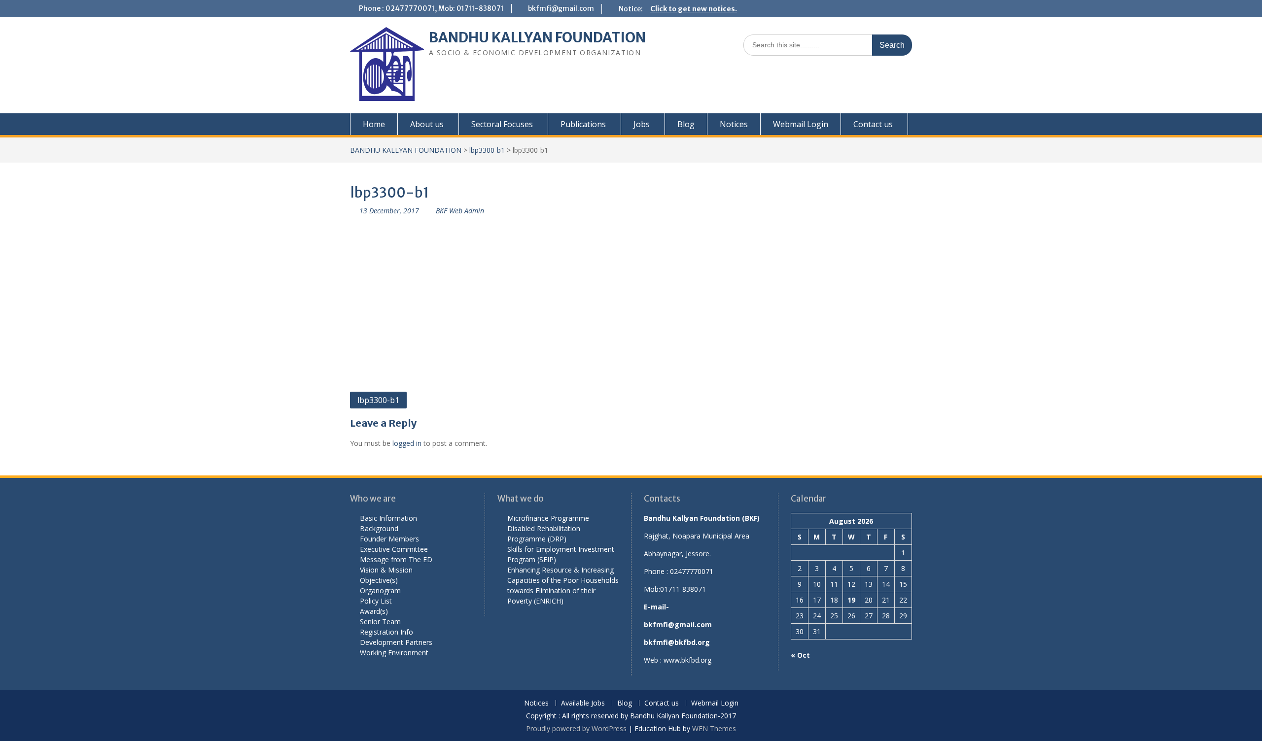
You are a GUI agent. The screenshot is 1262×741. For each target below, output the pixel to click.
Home (374, 124)
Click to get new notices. (693, 8)
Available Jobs (583, 703)
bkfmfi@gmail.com (561, 8)
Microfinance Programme (548, 518)
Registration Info (386, 632)
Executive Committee (394, 549)
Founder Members (389, 538)
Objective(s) (379, 580)
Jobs (641, 124)
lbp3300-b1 (487, 150)
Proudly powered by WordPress (576, 728)
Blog (686, 124)
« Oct (800, 655)
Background (379, 528)
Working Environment (394, 652)
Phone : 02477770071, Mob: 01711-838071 (431, 8)
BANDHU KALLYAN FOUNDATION (537, 37)
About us (427, 124)
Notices (734, 124)
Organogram (380, 590)
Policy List (376, 601)
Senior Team (380, 621)
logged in (406, 443)
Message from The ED (396, 559)
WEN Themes (714, 728)
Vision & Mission (386, 569)
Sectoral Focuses (502, 124)
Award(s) (374, 611)
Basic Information (388, 518)
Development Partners (396, 642)
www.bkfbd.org (687, 660)
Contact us (873, 124)
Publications (583, 124)
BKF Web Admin (460, 210)
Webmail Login (800, 124)
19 (851, 600)
